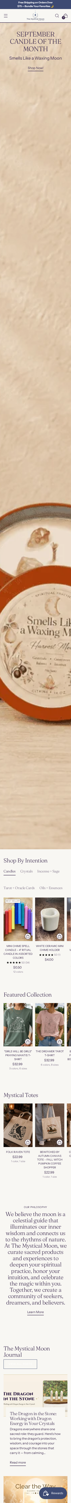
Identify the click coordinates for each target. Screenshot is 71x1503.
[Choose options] (28, 936)
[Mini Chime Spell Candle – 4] (18, 919)
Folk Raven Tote (18, 1151)
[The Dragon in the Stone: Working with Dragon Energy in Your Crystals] (35, 1395)
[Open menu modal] (6, 16)
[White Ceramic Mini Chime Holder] (49, 919)
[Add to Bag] (59, 936)
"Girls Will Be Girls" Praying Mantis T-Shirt (18, 1055)
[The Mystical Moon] (35, 16)
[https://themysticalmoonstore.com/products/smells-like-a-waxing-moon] (35, 436)
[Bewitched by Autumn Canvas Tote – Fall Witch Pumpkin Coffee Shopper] (49, 1125)
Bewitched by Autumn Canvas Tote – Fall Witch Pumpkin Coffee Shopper (50, 1159)
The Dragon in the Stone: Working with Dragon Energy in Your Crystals (33, 1418)
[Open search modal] (57, 16)
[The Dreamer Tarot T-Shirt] (49, 1024)
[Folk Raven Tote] (18, 1125)
